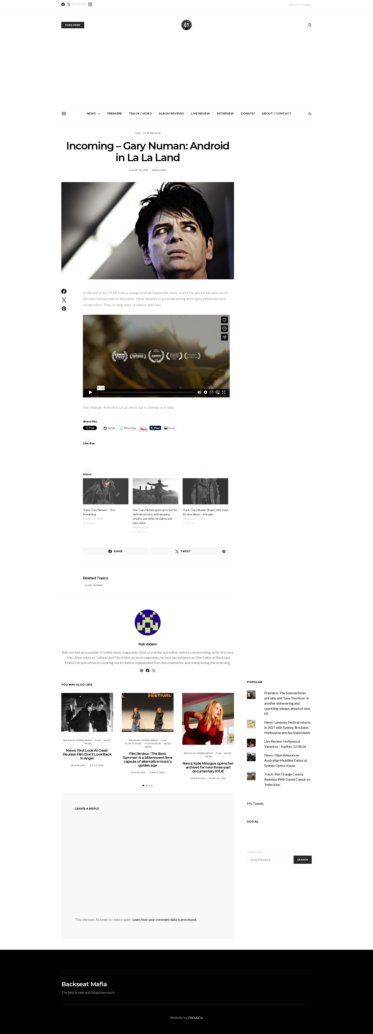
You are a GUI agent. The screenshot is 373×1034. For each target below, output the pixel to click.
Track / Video (140, 113)
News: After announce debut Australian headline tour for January (237, 168)
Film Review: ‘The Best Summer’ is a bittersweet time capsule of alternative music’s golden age (147, 759)
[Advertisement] (186, 73)
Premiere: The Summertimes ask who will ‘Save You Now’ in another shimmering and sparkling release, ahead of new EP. (91, 174)
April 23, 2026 (217, 778)
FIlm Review (153, 743)
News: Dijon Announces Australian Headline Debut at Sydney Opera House (285, 760)
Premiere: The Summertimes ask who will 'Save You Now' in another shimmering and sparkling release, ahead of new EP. (287, 703)
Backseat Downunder (77, 740)
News (91, 113)
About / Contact (301, 4)
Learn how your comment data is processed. (165, 919)
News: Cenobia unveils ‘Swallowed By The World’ (188, 166)
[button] (310, 113)
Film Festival (133, 743)
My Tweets (255, 803)
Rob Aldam (148, 644)
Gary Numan (94, 585)
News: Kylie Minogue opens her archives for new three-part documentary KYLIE (208, 767)
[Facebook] (63, 4)
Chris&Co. (195, 1017)
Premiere (114, 113)
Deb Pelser (78, 765)
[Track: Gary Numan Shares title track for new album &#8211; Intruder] (205, 491)
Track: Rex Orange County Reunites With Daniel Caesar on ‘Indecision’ (287, 779)
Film (137, 133)
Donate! (248, 113)
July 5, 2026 (97, 765)
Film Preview (152, 133)
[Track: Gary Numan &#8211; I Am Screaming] (105, 491)
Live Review (200, 113)
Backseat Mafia (84, 984)
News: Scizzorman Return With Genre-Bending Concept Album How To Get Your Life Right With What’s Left (139, 172)
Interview (225, 113)
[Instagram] (90, 4)
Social (253, 821)
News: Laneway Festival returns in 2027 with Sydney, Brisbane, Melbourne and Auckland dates (285, 172)
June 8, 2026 (157, 772)
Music (107, 740)
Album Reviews (171, 113)
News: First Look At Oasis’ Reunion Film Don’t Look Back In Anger (87, 754)
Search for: (254, 852)
